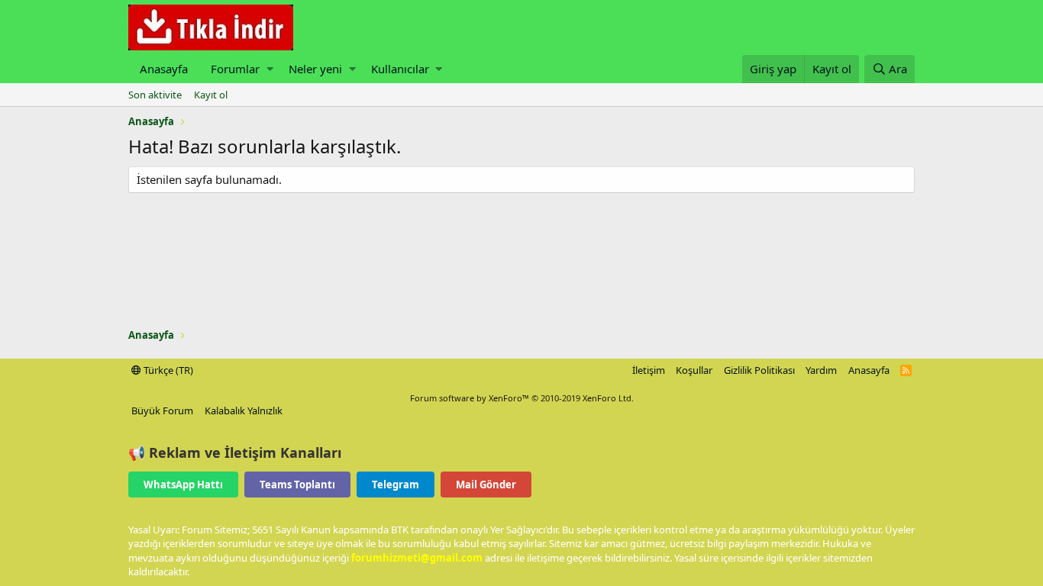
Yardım (821, 370)
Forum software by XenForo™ (522, 398)
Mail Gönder (486, 484)
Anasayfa (164, 68)
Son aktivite (155, 94)
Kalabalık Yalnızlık (244, 410)
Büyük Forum (162, 410)
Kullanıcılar (400, 68)
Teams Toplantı (297, 484)
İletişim (648, 370)
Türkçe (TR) (167, 370)
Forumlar (235, 68)
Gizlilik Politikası (759, 370)
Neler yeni (315, 68)
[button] (270, 69)
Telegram (395, 484)
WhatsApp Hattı (183, 484)
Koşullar (694, 370)
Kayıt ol (211, 94)
